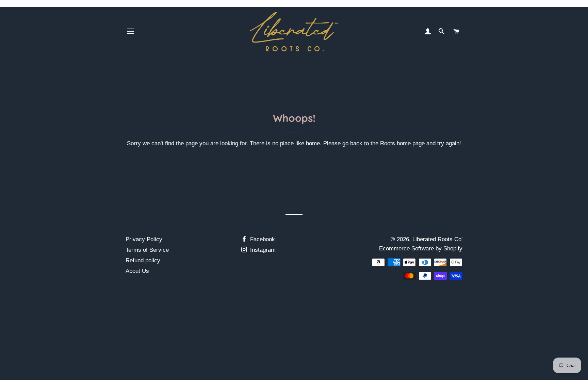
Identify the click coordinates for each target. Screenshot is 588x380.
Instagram (262, 250)
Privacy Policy (144, 239)
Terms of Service (147, 250)
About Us (137, 271)
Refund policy (143, 260)
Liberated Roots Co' (437, 239)
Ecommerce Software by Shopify (420, 248)
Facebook (261, 239)
